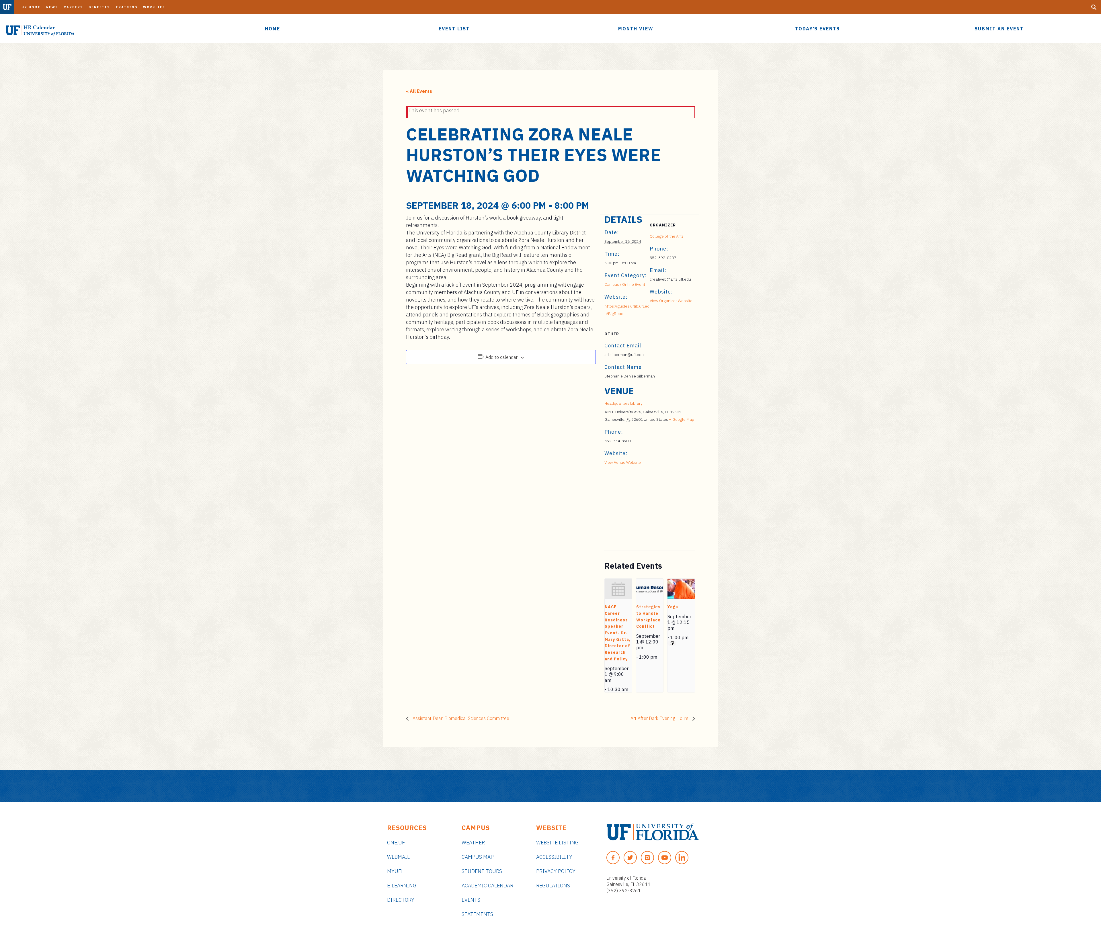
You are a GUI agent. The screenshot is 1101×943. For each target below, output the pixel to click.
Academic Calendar (487, 885)
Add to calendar (501, 357)
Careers (73, 7)
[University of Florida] (652, 831)
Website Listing (557, 842)
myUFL (395, 871)
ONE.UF (396, 842)
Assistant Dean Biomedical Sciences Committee (460, 718)
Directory (400, 900)
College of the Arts (667, 236)
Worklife (154, 7)
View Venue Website (622, 462)
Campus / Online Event (624, 284)
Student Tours (482, 871)
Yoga (672, 606)
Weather (473, 842)
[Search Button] (1094, 7)
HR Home (31, 7)
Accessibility (554, 857)
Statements (477, 914)
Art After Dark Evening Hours (660, 718)
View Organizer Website (671, 300)
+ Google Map (681, 419)
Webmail (398, 857)
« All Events (419, 91)
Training (126, 7)
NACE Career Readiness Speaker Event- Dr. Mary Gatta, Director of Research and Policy (617, 632)
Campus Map (478, 857)
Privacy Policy (555, 871)
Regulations (553, 885)
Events (471, 900)
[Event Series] (672, 643)
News (52, 7)
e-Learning (401, 885)
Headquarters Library (623, 403)
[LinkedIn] (681, 857)
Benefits (99, 7)
